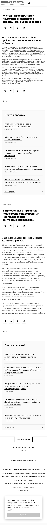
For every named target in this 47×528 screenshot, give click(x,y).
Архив (23, 451)
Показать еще (23, 439)
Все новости (9, 192)
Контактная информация (23, 447)
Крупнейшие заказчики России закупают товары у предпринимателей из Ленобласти (22, 153)
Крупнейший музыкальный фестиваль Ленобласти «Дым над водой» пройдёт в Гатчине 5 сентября (22, 402)
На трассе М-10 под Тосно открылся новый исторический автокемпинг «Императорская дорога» (23, 386)
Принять (23, 515)
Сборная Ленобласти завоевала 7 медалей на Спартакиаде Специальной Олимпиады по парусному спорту (22, 370)
